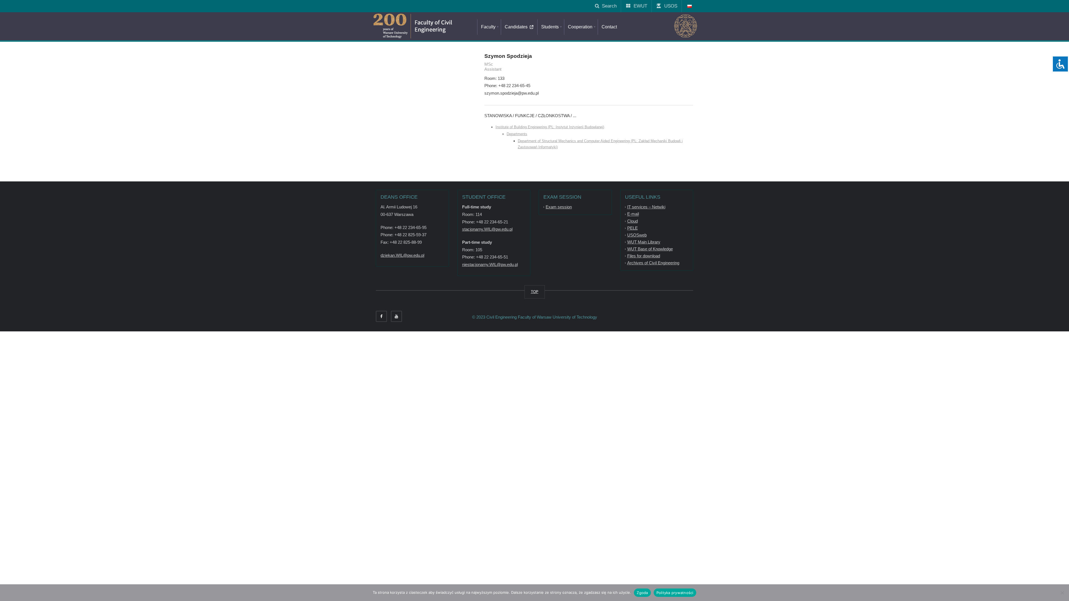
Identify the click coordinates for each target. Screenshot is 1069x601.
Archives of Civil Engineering (653, 262)
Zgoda (642, 592)
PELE (632, 228)
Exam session (559, 207)
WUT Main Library (643, 242)
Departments (517, 134)
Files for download (643, 255)
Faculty (488, 26)
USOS (668, 6)
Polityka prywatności (674, 592)
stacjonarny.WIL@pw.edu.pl (487, 229)
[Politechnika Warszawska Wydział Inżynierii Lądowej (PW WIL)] (437, 26)
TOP (534, 292)
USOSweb (637, 235)
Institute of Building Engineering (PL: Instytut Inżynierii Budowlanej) (550, 127)
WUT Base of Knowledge (650, 249)
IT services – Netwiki (646, 207)
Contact (609, 26)
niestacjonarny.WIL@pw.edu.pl (490, 264)
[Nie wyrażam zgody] (1062, 592)
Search (608, 6)
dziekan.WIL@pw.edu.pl (402, 255)
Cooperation (580, 26)
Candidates (517, 26)
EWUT (638, 6)
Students (550, 26)
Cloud (632, 221)
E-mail (633, 214)
